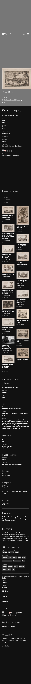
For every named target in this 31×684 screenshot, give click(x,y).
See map (16, 155)
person (4, 569)
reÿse (19, 561)
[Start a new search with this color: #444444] (9, 151)
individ (16, 566)
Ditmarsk (5, 561)
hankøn (5, 566)
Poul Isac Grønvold (7, 115)
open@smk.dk (5, 646)
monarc (15, 557)
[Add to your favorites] (12, 92)
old (13, 552)
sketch (17, 552)
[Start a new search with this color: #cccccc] (3, 151)
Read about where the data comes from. (18, 540)
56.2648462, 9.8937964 (9, 626)
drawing (5, 552)
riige (23, 561)
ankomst (5, 557)
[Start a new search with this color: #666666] (7, 151)
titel (13, 569)
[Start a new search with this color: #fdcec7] (5, 151)
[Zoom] (3, 92)
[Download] (6, 92)
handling (10, 566)
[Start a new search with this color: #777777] (11, 151)
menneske (21, 566)
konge (24, 557)
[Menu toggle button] (27, 34)
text (9, 552)
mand (9, 569)
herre (19, 557)
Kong (10, 557)
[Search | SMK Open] (6, 34)
